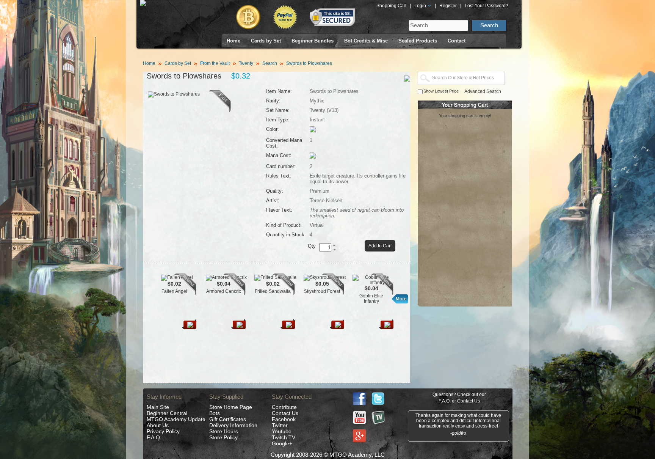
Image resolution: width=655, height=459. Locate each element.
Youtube (281, 431)
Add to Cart (380, 245)
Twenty (246, 63)
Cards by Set (266, 41)
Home (233, 41)
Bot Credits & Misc (366, 41)
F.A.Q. (154, 437)
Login (420, 5)
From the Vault (215, 63)
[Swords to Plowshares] (220, 110)
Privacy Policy (163, 431)
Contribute (284, 407)
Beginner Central (167, 413)
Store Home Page (230, 407)
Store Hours (223, 431)
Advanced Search (482, 91)
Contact (456, 41)
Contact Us (285, 413)
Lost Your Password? (486, 5)
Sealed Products (417, 41)
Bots (214, 413)
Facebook (284, 419)
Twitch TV (283, 437)
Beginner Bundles (312, 41)
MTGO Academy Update (176, 419)
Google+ (282, 443)
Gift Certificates (227, 419)
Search (269, 63)
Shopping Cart (391, 5)
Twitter (280, 425)
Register (448, 5)
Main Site (158, 407)
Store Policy (223, 437)
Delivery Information (233, 425)
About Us (158, 425)
